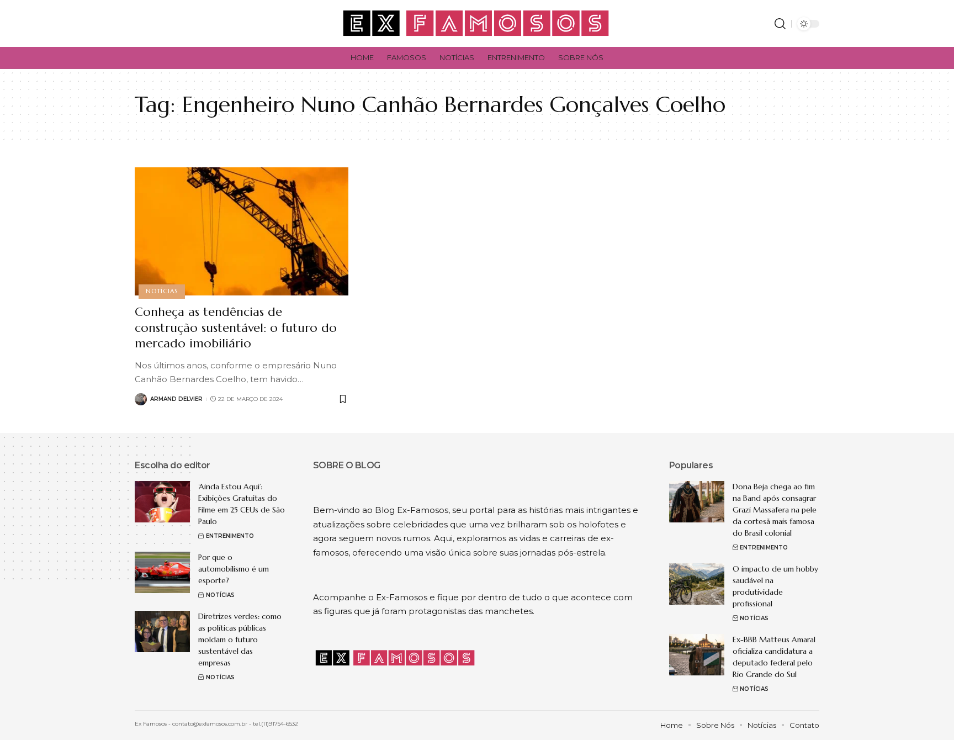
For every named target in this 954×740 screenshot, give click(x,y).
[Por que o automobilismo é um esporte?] (162, 572)
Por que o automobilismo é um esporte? (233, 568)
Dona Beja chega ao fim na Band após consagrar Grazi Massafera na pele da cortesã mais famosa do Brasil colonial (775, 510)
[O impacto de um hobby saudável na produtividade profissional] (696, 584)
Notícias (161, 291)
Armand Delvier (176, 399)
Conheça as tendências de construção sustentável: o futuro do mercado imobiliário (236, 327)
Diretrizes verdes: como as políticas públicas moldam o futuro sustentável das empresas (240, 639)
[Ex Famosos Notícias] (477, 23)
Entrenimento (230, 536)
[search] (780, 23)
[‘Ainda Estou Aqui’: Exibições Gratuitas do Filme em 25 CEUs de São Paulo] (162, 501)
